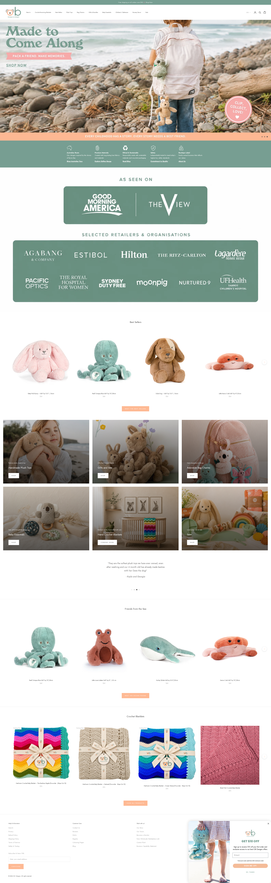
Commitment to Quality (159, 161)
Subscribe (16, 866)
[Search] (260, 12)
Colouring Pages (78, 842)
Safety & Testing (13, 846)
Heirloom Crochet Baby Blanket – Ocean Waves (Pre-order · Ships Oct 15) (167, 786)
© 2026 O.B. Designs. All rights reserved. (20, 876)
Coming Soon (107, 542)
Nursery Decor (137, 12)
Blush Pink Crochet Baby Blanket (230, 788)
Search (10, 828)
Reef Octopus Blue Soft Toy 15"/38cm (104, 393)
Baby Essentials (106, 12)
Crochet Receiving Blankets (43, 12)
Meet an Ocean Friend (135, 696)
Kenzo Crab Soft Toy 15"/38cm (230, 680)
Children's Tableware (122, 12)
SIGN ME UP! (250, 866)
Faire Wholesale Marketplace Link (148, 839)
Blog (74, 846)
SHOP (192, 476)
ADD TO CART (41, 388)
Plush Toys (69, 12)
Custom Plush (141, 842)
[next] (264, 362)
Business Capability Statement (146, 846)
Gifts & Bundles (93, 12)
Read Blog (126, 161)
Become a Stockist (143, 835)
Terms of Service (14, 842)
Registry (75, 839)
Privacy (10, 831)
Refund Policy (13, 835)
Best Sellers (58, 12)
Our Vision (140, 831)
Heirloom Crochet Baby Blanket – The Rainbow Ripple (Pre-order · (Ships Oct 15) (41, 783)
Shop (14, 476)
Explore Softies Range (103, 161)
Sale (146, 12)
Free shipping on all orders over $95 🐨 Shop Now (135, 2)
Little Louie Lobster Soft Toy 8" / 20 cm (104, 680)
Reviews (75, 831)
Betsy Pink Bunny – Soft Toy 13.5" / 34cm (41, 393)
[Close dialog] (268, 823)
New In (28, 12)
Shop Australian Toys (74, 161)
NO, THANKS (250, 872)
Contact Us (76, 828)
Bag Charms (80, 12)
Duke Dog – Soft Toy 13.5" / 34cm (167, 393)
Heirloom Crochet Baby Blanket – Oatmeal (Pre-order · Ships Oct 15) (104, 784)
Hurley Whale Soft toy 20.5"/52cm (167, 680)
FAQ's (75, 835)
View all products (135, 803)
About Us (182, 161)
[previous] (6, 362)
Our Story (140, 828)
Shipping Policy (13, 839)
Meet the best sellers (135, 409)
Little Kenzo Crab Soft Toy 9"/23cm (230, 393)
